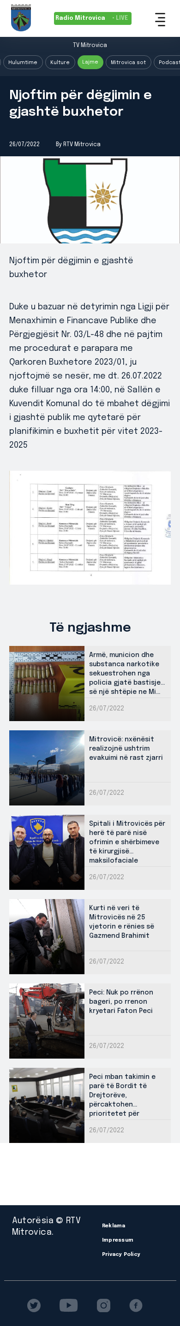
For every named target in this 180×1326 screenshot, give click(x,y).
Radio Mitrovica (91, 18)
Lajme (90, 62)
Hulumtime (22, 62)
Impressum (117, 1240)
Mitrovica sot (128, 62)
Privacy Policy (121, 1254)
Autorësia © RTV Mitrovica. (46, 1227)
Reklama (114, 1226)
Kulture (60, 62)
